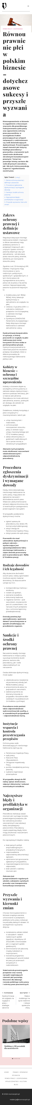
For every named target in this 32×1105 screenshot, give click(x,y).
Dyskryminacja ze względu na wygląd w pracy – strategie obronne (8, 1000)
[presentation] (16, 1034)
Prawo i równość (20, 1072)
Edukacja (16, 1075)
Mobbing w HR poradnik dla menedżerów (14, 1047)
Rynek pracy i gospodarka (13, 29)
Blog (16, 1084)
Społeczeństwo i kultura (16, 1081)
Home (6, 1072)
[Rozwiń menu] (28, 6)
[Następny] (27, 1041)
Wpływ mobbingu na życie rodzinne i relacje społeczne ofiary (24, 1000)
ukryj (17, 177)
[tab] (12, 1058)
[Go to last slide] (5, 1041)
